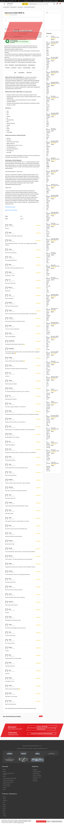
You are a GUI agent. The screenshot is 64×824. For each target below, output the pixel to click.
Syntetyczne (20, 7)
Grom (4, 812)
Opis (15, 72)
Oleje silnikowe (13, 7)
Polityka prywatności (37, 771)
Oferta (4, 776)
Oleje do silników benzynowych (21, 65)
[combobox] (38, 4)
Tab (3, 802)
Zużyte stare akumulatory (8, 782)
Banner (4, 796)
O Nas (4, 769)
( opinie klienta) (13, 14)
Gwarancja (35, 779)
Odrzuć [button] (48, 821)
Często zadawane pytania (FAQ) (9, 778)
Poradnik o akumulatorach (8, 780)
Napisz (37, 753)
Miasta (4, 771)
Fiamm (4, 806)
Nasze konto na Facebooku (11, 210)
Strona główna (6, 7)
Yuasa (4, 804)
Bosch (4, 808)
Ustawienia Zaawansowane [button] (57, 821)
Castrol (6, 65)
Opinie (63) (29, 72)
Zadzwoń (10, 753)
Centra (4, 798)
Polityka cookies (36, 773)
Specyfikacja (21, 72)
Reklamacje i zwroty (37, 777)
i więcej (4, 815)
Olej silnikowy (11, 65)
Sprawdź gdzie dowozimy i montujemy (48, 1)
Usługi (4, 789)
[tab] (15, 72)
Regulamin (35, 769)
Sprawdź (23, 753)
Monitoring (35, 780)
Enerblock (5, 800)
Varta (4, 813)
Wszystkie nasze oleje (10, 207)
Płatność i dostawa (37, 775)
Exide (4, 810)
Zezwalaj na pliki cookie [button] (41, 821)
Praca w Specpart (6, 785)
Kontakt (4, 787)
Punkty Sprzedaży (6, 784)
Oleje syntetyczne (31, 65)
